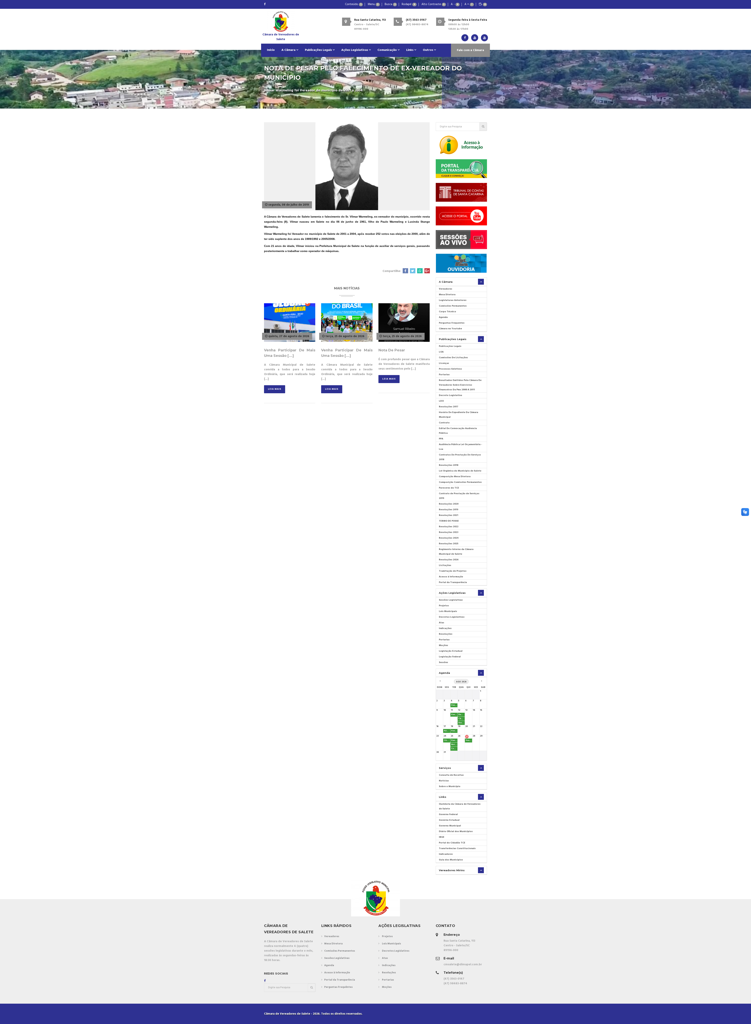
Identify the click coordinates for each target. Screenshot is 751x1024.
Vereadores (445, 289)
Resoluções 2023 (448, 532)
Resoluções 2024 (449, 538)
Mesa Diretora (447, 295)
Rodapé (408, 4)
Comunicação (387, 50)
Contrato (444, 423)
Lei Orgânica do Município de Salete (460, 471)
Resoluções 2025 (448, 544)
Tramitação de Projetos (452, 571)
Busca (390, 4)
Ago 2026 (461, 682)
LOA (441, 352)
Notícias (444, 781)
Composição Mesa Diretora (455, 477)
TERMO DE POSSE (449, 521)
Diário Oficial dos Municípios (456, 831)
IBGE (441, 837)
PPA (441, 439)
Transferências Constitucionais (457, 848)
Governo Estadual (449, 820)
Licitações (445, 565)
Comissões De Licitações (453, 358)
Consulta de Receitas (451, 775)
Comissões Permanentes (453, 306)
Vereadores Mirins (452, 870)
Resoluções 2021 (448, 515)
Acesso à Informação (451, 577)
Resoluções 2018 (448, 465)
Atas (441, 623)
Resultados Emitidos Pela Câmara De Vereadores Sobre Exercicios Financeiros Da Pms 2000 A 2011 (460, 385)
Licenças (444, 363)
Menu (373, 4)
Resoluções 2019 (448, 510)
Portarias (444, 375)
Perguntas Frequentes (451, 323)
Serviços (445, 767)
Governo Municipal (450, 826)
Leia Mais (274, 389)
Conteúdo (353, 4)
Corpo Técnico (447, 312)
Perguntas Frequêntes (338, 987)
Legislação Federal (450, 657)
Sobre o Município (449, 786)
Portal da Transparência (453, 582)
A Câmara (288, 50)
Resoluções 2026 (448, 560)
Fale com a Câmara (470, 50)
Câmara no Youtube (450, 329)
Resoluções (445, 634)
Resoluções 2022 (448, 527)
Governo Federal (448, 814)
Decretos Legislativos (451, 617)
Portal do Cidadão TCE (452, 843)
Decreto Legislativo (450, 395)
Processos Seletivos (450, 369)
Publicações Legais (319, 50)
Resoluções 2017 (448, 407)
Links (410, 50)
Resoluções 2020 (448, 504)
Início (271, 50)
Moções (443, 645)
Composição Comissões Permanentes (460, 482)
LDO (441, 401)
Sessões (443, 662)
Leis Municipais (448, 611)
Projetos (444, 606)
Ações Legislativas (355, 50)
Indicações (445, 628)
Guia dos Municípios (451, 860)
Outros (428, 50)
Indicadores (446, 854)
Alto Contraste (433, 4)
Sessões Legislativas (451, 600)
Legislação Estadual (451, 651)
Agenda (443, 317)
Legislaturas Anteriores (452, 300)
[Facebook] (265, 4)
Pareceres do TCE (449, 488)
